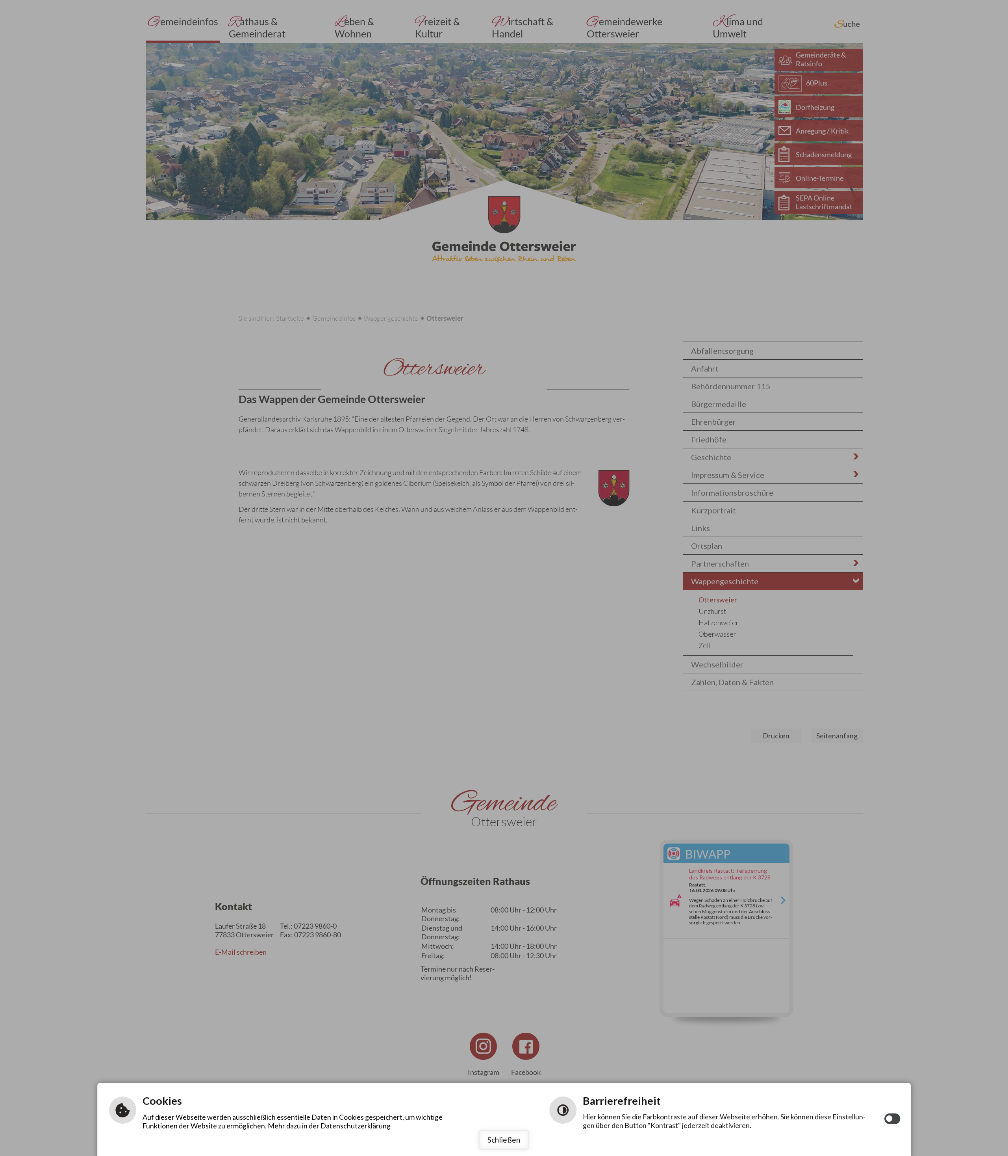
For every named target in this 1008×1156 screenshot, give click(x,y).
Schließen (503, 1139)
